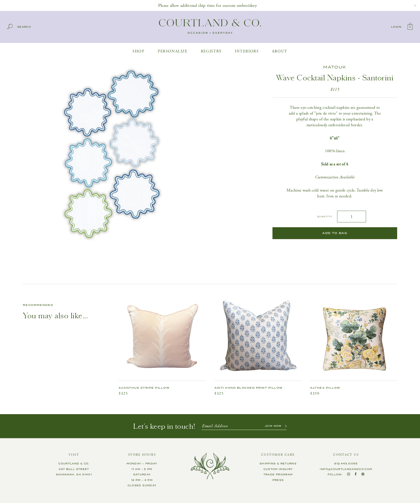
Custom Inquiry (278, 469)
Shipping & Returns (278, 463)
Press (278, 480)
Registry (211, 51)
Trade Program (278, 474)
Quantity (324, 216)
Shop (138, 51)
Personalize (173, 51)
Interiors (247, 51)
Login (396, 27)
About (280, 51)
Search (24, 27)
